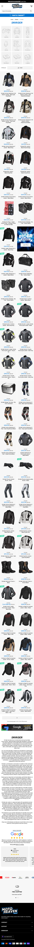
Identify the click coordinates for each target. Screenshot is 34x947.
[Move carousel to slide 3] (18, 897)
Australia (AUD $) (8, 936)
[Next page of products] (17, 717)
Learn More (23, 1)
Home (12, 19)
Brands (16, 19)
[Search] (31, 11)
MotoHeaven (12, 939)
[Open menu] (2, 6)
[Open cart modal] (31, 6)
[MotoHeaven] (17, 6)
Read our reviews (20, 844)
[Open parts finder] (17, 15)
